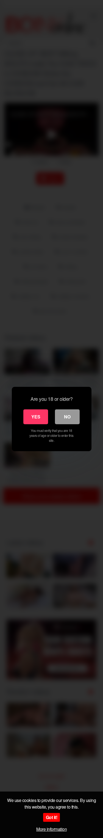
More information (51, 829)
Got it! (51, 817)
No (67, 417)
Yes (35, 417)
